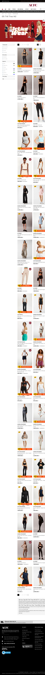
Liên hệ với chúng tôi (26, 638)
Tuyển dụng (24, 636)
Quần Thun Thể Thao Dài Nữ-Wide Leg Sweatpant (24, 316)
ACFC (3, 13)
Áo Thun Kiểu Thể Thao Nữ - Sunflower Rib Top (24, 536)
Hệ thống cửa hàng (6, 1)
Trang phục (9, 13)
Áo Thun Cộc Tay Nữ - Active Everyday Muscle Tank (24, 590)
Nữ (5, 13)
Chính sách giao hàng (39, 639)
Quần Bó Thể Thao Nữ (21, 97)
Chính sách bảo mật (38, 647)
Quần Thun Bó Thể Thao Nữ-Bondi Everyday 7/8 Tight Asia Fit (23, 126)
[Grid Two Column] (40, 44)
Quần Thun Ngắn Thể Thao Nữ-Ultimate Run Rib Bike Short (24, 344)
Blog (23, 640)
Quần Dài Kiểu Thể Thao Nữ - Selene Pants (24, 208)
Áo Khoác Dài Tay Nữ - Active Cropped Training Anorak (24, 454)
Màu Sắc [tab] (4, 61)
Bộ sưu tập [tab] (5, 54)
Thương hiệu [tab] (5, 44)
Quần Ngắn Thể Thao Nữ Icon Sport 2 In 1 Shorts (24, 235)
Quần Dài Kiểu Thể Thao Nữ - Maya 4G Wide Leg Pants (24, 426)
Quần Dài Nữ (19, 289)
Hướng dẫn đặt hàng (38, 631)
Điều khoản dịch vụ (38, 649)
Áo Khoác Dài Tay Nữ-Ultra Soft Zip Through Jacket (23, 508)
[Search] (40, 9)
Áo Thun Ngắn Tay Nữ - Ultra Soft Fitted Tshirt (24, 153)
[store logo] (33, 5)
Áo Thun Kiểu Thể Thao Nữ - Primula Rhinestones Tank (24, 371)
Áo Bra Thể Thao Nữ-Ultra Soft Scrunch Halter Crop (24, 399)
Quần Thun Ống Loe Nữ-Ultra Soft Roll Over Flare (24, 481)
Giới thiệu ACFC (25, 630)
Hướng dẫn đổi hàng (38, 645)
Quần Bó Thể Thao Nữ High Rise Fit (23, 70)
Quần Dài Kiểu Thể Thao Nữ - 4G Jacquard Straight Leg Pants (23, 263)
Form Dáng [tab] (5, 76)
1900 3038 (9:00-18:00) (9, 643)
